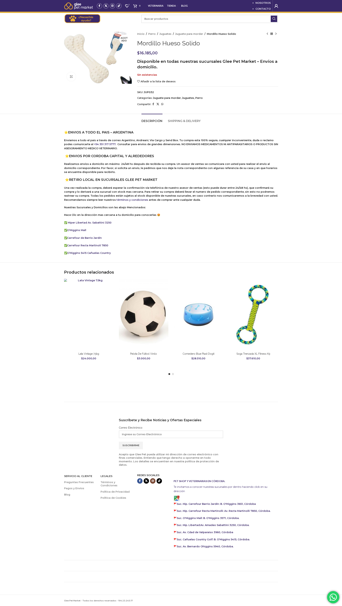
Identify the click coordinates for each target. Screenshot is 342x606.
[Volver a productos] (271, 34)
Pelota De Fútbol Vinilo (143, 353)
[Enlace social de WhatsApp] (162, 104)
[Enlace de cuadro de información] (101, 19)
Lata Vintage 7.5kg (88, 353)
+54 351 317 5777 (104, 144)
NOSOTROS (263, 2)
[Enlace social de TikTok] (119, 6)
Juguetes (165, 34)
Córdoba (205, 532)
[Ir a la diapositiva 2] (173, 374)
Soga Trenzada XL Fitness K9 (253, 353)
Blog (67, 494)
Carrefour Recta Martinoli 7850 (87, 245)
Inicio (141, 34)
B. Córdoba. (213, 539)
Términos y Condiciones (109, 484)
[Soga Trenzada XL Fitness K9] (253, 315)
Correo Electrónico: (131, 427)
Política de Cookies (113, 497)
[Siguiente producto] (276, 34)
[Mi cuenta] (276, 6)
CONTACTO (263, 8)
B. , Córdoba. (208, 518)
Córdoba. (224, 511)
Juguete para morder (189, 34)
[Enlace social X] (106, 6)
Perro (152, 34)
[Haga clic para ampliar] (71, 76)
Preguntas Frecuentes (79, 482)
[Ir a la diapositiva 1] (169, 374)
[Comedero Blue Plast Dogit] (198, 315)
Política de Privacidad (115, 491)
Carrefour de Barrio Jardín (84, 237)
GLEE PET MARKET (141, 180)
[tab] (151, 119)
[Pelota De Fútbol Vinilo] (143, 315)
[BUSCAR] (274, 19)
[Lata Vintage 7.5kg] (89, 315)
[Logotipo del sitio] (78, 5)
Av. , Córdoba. (213, 525)
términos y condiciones (132, 199)
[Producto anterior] (267, 34)
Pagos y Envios (74, 488)
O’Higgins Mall (76, 230)
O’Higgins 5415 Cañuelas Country (89, 253)
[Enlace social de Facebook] (99, 6)
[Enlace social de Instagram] (112, 6)
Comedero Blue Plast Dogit (198, 353)
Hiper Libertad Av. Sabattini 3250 (89, 222)
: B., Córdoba (217, 504)
